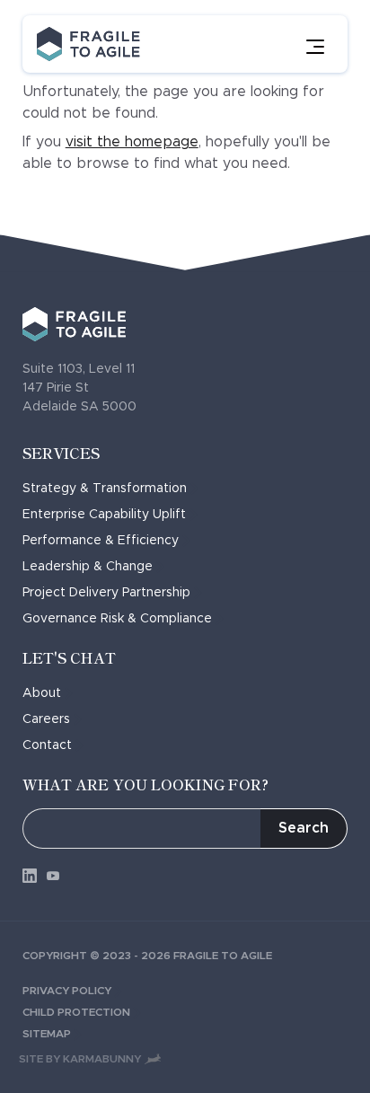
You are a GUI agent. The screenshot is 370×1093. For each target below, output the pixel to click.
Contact (47, 745)
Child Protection (76, 1012)
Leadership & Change (87, 566)
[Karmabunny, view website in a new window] (152, 1058)
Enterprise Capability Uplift (104, 514)
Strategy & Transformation (104, 488)
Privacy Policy (66, 990)
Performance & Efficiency (100, 540)
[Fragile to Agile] (88, 44)
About (41, 693)
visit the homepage (132, 142)
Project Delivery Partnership (106, 592)
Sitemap (46, 1033)
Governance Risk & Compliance (117, 619)
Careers (46, 719)
